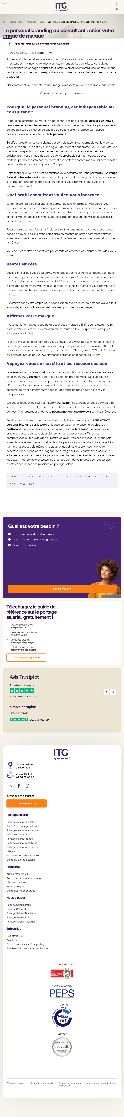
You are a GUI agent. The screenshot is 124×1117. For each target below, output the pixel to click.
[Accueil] (4, 22)
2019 (78, 476)
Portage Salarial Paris (18, 904)
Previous (106, 692)
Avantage (12, 940)
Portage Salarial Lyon (18, 909)
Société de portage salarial (21, 826)
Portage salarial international (22, 830)
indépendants (27, 890)
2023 (41, 476)
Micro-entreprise (16, 882)
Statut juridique (15, 886)
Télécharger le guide (25, 657)
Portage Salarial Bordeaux (21, 913)
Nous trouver (15, 898)
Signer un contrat (34, 534)
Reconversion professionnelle (23, 855)
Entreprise (13, 929)
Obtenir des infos (35, 539)
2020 (69, 476)
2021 (59, 476)
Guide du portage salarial (21, 859)
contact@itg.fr (24, 774)
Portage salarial (17, 815)
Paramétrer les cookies (69, 1083)
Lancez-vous (60, 589)
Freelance (13, 867)
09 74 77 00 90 (25, 777)
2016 (106, 476)
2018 (87, 476)
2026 (13, 476)
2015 (13, 484)
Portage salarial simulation (21, 822)
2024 (31, 476)
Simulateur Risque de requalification (27, 948)
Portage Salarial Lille (17, 917)
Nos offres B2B (15, 935)
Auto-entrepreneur (17, 874)
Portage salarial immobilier (21, 843)
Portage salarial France (19, 838)
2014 (22, 484)
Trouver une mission (24, 545)
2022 (50, 476)
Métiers (10, 851)
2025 (22, 476)
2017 (97, 476)
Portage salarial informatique (22, 847)
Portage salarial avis (17, 834)
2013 (31, 484)
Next (113, 692)
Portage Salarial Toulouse (21, 921)
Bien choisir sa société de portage (26, 944)
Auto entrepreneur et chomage (24, 878)
